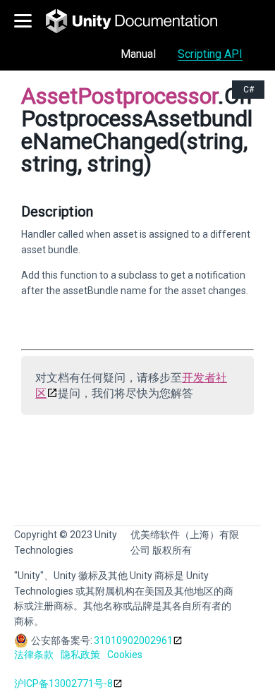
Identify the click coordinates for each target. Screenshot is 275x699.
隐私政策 (80, 654)
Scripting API (210, 54)
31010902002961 (133, 640)
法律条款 (34, 654)
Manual (138, 54)
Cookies (124, 654)
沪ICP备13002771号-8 (63, 683)
